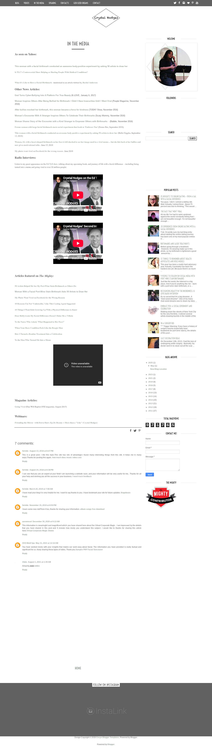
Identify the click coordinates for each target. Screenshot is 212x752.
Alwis (24, 562)
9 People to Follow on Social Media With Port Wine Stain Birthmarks (178, 277)
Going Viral (20, 406)
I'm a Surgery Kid (167, 323)
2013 (150, 403)
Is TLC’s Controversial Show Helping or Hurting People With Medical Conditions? (51, 72)
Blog (17, 3)
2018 (150, 385)
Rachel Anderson (90, 82)
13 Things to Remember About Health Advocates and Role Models (176, 260)
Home (78, 668)
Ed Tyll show (52, 163)
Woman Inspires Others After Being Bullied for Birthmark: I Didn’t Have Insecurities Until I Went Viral (63, 101)
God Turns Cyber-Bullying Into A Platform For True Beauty (43, 95)
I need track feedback (82, 476)
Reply (24, 461)
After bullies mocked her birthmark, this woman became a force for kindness (51, 110)
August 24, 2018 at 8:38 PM (41, 470)
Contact (96, 3)
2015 (150, 396)
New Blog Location (158, 369)
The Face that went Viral (171, 211)
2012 (150, 407)
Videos (26, 3)
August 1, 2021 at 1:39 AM (39, 562)
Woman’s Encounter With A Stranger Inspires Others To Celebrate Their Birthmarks (55, 115)
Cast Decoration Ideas (170, 338)
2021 (150, 378)
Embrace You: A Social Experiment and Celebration (176, 307)
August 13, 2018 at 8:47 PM (41, 451)
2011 (150, 411)
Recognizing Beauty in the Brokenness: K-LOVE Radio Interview (178, 292)
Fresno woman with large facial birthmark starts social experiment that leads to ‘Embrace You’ (56, 127)
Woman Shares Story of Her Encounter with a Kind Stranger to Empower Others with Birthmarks (61, 121)
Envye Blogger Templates (107, 737)
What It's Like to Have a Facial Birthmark (33, 82)
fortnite (25, 451)
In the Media (39, 3)
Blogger (111, 744)
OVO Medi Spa (28, 543)
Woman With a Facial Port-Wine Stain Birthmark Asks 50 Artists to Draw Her (51, 291)
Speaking (52, 3)
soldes (37, 566)
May (153, 366)
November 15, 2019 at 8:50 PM (42, 505)
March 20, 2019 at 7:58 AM (41, 489)
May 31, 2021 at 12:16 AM (47, 543)
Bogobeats (126, 493)
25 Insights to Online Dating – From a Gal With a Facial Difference (178, 198)
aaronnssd (27, 521)
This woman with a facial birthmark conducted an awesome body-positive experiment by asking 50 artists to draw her (71, 66)
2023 (150, 374)
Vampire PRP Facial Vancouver (89, 550)
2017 (150, 389)
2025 (150, 363)
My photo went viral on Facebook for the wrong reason (39, 151)
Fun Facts (65, 3)
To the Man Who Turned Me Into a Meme (33, 339)
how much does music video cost (66, 457)
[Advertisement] (78, 640)
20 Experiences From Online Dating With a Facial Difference (178, 228)
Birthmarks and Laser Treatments (175, 243)
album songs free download (92, 509)
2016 (150, 393)
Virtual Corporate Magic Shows (40, 531)
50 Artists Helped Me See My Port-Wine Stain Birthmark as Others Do (45, 286)
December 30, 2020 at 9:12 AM (46, 521)
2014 (150, 400)
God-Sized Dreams (81, 3)
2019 (150, 382)
